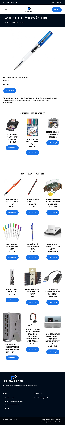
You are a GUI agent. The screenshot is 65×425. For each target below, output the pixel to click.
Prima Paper (10, 398)
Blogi (8, 408)
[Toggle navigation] (5, 9)
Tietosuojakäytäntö (47, 422)
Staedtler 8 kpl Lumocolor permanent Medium (32, 141)
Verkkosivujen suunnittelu (15, 401)
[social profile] (16, 2)
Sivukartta (58, 422)
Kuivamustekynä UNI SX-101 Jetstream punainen (32, 201)
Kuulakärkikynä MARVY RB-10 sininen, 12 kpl (32, 246)
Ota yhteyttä (50, 420)
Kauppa (56, 9)
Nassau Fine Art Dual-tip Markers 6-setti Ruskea (32, 291)
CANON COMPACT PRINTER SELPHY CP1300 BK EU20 (12, 137)
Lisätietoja (10, 90)
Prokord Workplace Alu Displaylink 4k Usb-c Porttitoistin (12, 347)
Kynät (22, 22)
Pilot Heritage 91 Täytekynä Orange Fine (12, 201)
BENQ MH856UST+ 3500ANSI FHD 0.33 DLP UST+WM (52, 246)
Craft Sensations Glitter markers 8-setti (12, 246)
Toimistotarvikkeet (11, 22)
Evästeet (58, 420)
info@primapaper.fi (56, 2)
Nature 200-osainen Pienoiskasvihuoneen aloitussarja (53, 201)
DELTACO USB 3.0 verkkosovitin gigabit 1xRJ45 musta (53, 291)
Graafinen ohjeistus (13, 405)
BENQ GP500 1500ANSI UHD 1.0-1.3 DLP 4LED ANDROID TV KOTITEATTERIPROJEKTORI (52, 338)
